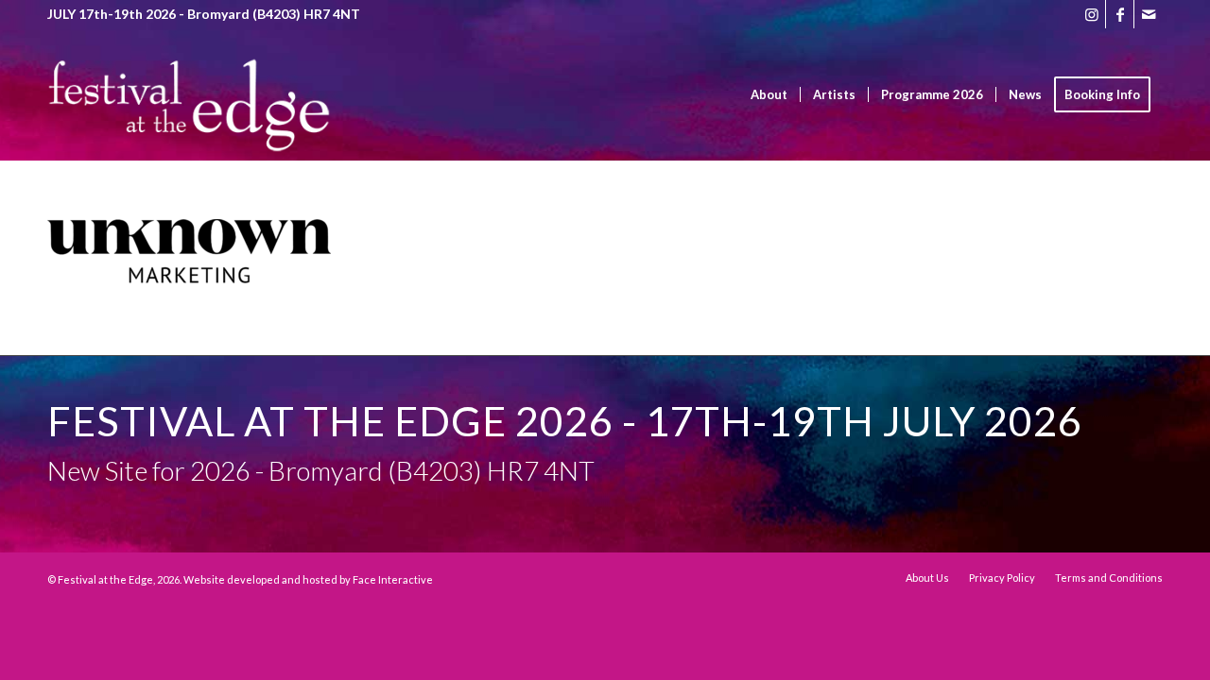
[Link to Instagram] (1091, 14)
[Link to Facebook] (1119, 14)
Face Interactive (393, 579)
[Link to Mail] (1148, 14)
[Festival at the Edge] (189, 123)
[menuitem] (769, 94)
